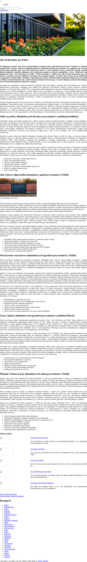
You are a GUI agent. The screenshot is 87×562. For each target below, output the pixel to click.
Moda (6, 522)
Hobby (6, 517)
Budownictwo (9, 507)
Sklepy (6, 540)
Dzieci (6, 509)
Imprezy (7, 518)
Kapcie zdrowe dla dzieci (8, 494)
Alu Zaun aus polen (37, 460)
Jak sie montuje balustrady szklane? (12, 496)
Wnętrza (7, 555)
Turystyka (7, 547)
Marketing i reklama (11, 520)
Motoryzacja (8, 524)
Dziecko (7, 511)
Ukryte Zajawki (9, 549)
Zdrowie (7, 557)
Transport (7, 545)
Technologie (8, 543)
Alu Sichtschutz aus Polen (39, 438)
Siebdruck (7, 538)
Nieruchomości (9, 526)
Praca (6, 530)
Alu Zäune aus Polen (37, 449)
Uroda (6, 551)
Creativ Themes (42, 561)
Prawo (6, 532)
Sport (6, 542)
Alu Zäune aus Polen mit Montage (41, 483)
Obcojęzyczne (9, 528)
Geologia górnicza (10, 515)
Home (6, 4)
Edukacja (7, 513)
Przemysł (7, 534)
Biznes (6, 505)
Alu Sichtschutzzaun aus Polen (40, 472)
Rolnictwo (7, 536)
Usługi (6, 553)
